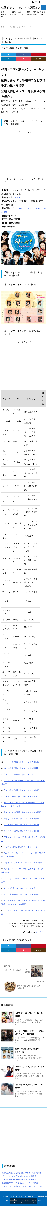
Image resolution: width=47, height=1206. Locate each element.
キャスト (17, 926)
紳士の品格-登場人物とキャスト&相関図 (21, 768)
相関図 (32, 926)
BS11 (20, 208)
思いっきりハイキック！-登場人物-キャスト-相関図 (26, 923)
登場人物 (25, 926)
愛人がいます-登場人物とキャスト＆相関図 (22, 812)
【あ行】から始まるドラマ (22, 27)
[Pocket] (23, 59)
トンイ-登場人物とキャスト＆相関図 (19, 888)
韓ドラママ (40, 932)
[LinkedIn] (8, 59)
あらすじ (18, 197)
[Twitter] (8, 54)
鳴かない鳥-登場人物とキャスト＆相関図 (21, 818)
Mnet (37, 208)
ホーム (5, 27)
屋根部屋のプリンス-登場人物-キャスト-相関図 (20, 1183)
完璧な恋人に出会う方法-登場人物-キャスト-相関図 (21, 1173)
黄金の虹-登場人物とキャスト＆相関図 (20, 847)
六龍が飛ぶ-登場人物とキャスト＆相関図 (21, 790)
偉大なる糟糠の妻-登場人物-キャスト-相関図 (19, 1179)
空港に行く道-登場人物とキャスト (19, 774)
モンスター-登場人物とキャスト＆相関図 (21, 831)
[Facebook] (23, 54)
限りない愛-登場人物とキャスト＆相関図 (21, 762)
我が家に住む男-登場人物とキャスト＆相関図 (23, 862)
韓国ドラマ (39, 926)
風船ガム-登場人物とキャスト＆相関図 (20, 796)
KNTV (29, 208)
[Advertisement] (23, 154)
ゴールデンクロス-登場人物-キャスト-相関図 (19, 1176)
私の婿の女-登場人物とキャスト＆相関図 (21, 824)
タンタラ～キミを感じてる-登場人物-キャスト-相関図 (22, 1186)
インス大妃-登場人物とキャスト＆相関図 (21, 894)
